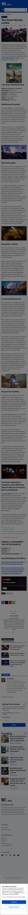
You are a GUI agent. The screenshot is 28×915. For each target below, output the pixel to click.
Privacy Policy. (21, 897)
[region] (14, 899)
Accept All (14, 902)
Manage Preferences (14, 907)
